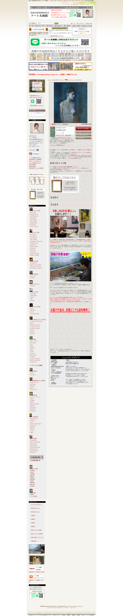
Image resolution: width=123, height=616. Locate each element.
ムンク (32, 421)
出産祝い (33, 515)
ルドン (32, 398)
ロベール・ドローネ (35, 441)
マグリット (33, 452)
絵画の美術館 (32, 166)
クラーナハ (33, 224)
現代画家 (34, 438)
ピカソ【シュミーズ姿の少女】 (75, 79)
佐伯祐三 (32, 486)
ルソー (32, 387)
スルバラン (33, 249)
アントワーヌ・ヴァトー (36, 268)
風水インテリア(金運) (36, 530)
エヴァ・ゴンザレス (35, 360)
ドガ (31, 344)
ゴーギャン (33, 384)
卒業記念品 (34, 541)
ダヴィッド (33, 275)
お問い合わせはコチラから (36, 589)
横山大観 (32, 484)
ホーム (49, 79)
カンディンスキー (34, 403)
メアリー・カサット (35, 358)
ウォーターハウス (34, 313)
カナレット (33, 248)
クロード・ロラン (34, 255)
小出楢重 (32, 474)
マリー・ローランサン (35, 423)
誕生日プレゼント (35, 508)
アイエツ (32, 300)
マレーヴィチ (33, 443)
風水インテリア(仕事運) (37, 533)
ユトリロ (32, 420)
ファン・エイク (34, 226)
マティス (32, 427)
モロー (32, 402)
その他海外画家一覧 (35, 460)
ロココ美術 (35, 261)
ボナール (32, 405)
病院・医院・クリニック (37, 537)
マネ (31, 349)
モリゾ (32, 346)
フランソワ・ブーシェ (35, 266)
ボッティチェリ (34, 214)
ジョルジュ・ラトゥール (36, 241)
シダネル (32, 400)
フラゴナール (33, 262)
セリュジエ (33, 407)
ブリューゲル (33, 219)
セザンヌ (32, 385)
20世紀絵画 (35, 416)
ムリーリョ (33, 251)
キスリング (33, 425)
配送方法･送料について (63, 606)
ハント (32, 311)
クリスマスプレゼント (36, 504)
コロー (32, 330)
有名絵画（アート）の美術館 (36, 168)
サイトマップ (80, 606)
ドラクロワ (33, 293)
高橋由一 (32, 477)
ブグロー (32, 285)
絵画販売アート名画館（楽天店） (37, 571)
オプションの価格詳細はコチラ (58, 145)
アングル (32, 277)
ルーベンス (33, 234)
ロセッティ (33, 310)
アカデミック (36, 284)
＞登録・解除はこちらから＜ (37, 105)
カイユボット (33, 361)
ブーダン (32, 356)
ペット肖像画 (33, 496)
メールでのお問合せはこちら (74, 158)
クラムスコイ (33, 440)
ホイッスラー (33, 354)
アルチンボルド (34, 450)
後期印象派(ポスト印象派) (39, 380)
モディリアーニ (34, 418)
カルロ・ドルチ (34, 246)
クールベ (32, 333)
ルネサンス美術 (36, 210)
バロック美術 (36, 232)
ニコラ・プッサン (34, 253)
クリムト (32, 396)
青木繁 (32, 481)
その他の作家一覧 (56, 79)
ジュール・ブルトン (35, 328)
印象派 (34, 339)
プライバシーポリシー (73, 606)
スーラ (32, 372)
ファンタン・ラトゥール (36, 321)
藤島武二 (32, 475)
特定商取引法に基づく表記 (45, 606)
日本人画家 (35, 468)
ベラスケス (33, 244)
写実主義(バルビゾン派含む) (39, 319)
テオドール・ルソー (35, 324)
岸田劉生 (32, 470)
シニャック (33, 374)
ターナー (32, 297)
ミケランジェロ (34, 215)
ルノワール (33, 342)
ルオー (32, 432)
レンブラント (33, 236)
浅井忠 (32, 472)
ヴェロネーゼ (33, 222)
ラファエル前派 (36, 306)
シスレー (32, 353)
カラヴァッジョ (34, 242)
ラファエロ (33, 217)
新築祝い (33, 522)
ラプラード (33, 409)
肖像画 (34, 492)
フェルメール (33, 237)
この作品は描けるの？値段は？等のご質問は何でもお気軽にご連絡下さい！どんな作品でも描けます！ (38, 34)
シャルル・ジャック (35, 326)
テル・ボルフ (33, 239)
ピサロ (32, 351)
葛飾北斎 (32, 482)
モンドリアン (33, 445)
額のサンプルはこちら (58, 171)
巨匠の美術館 (32, 164)
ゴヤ (31, 298)
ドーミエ (32, 331)
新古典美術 (35, 274)
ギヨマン (32, 347)
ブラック (32, 428)
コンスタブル (33, 295)
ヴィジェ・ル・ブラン (35, 264)
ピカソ (62, 79)
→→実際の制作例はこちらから (56, 35)
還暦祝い (33, 526)
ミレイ (32, 308)
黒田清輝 (32, 479)
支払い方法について (55, 606)
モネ (31, 341)
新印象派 (34, 371)
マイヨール (33, 410)
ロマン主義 (35, 291)
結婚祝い (33, 519)
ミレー (32, 323)
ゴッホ (32, 382)
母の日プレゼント (35, 511)
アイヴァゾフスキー (35, 447)
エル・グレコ (33, 221)
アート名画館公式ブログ (35, 162)
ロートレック (33, 389)
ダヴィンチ (33, 212)
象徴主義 (35, 395)
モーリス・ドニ (34, 448)
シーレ (32, 430)
